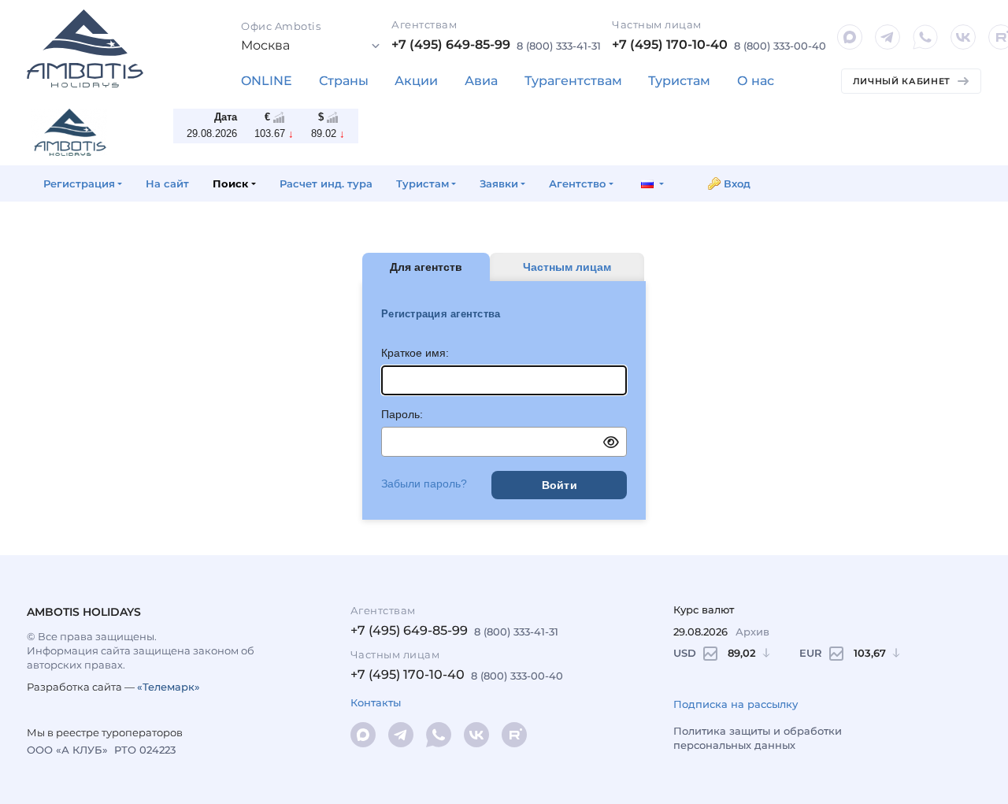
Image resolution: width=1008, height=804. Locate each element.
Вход (737, 183)
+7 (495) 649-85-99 (450, 44)
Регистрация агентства (440, 314)
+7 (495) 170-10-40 (670, 44)
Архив (752, 631)
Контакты (375, 702)
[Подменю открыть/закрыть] (344, 81)
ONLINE (266, 80)
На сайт (167, 183)
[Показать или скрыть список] (310, 45)
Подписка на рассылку (735, 704)
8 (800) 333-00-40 (780, 45)
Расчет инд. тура (326, 183)
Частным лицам (567, 267)
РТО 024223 (145, 749)
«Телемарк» (168, 686)
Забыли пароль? (424, 483)
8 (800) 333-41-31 (559, 45)
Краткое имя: (415, 352)
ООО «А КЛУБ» (67, 749)
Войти (559, 485)
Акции (416, 80)
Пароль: (402, 414)
